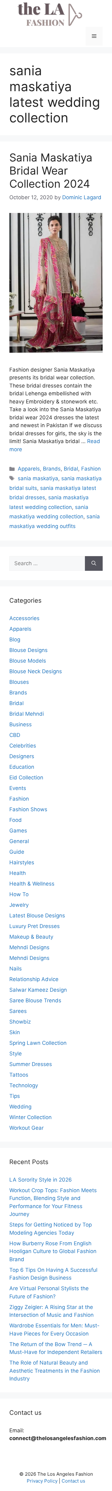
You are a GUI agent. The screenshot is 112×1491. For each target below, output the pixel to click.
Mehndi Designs (29, 947)
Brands (52, 469)
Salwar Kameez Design (38, 990)
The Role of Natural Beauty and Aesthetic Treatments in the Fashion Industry (54, 1371)
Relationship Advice (33, 979)
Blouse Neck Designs (35, 671)
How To (19, 894)
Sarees (18, 1011)
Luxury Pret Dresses (34, 926)
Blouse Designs (28, 650)
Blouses (19, 682)
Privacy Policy (42, 1481)
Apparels (29, 469)
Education (21, 767)
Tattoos (18, 1075)
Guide (16, 852)
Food (15, 820)
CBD (14, 735)
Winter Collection (30, 1117)
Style (15, 1053)
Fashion (91, 469)
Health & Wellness (31, 884)
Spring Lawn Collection (38, 1043)
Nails (15, 968)
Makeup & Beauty (31, 937)
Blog (14, 639)
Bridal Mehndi (26, 714)
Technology (23, 1085)
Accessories (24, 618)
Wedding (20, 1106)
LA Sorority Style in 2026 (40, 1180)
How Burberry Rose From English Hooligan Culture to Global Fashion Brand (52, 1251)
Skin (14, 1032)
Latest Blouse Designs (37, 915)
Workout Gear (26, 1128)
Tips (14, 1096)
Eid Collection (26, 777)
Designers (21, 756)
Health (17, 873)
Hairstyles (21, 862)
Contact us (73, 1481)
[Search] (94, 563)
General (19, 841)
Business (20, 724)
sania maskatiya (38, 478)
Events (17, 788)
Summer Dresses (30, 1064)
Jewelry (19, 905)
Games (18, 830)
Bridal (71, 469)
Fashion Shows (28, 809)
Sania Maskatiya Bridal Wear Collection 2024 (50, 170)
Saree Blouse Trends (35, 1000)
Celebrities (22, 746)
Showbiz (20, 1022)
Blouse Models (27, 661)
